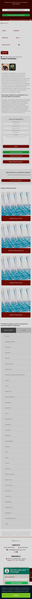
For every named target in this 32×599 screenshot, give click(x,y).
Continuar (16, 595)
